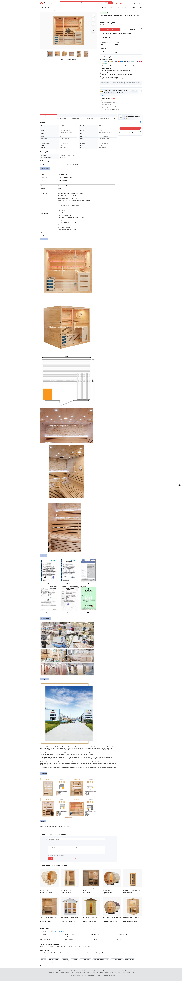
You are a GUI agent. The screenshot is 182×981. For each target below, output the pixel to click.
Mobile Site (122, 970)
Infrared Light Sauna (121, 937)
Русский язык (78, 972)
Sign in (140, 3)
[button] (112, 118)
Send (50, 858)
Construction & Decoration (49, 10)
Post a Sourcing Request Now (79, 858)
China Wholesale (85, 970)
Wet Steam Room (65, 10)
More (41, 965)
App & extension (124, 7)
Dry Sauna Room (53, 952)
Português (67, 972)
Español (62, 972)
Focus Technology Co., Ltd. (81, 975)
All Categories (45, 7)
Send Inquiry (110, 29)
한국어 (102, 972)
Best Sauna (43, 959)
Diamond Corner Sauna (45, 937)
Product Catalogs (60, 931)
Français (72, 972)
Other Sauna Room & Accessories (67, 952)
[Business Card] (140, 122)
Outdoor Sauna (74, 959)
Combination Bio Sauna (122, 934)
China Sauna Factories (54, 959)
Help (117, 7)
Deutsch (88, 972)
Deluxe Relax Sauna (69, 934)
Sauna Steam (65, 959)
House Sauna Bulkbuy (58, 963)
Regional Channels (107, 970)
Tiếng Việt (123, 972)
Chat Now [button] (132, 29)
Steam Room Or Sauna (86, 959)
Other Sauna (119, 939)
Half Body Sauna (69, 939)
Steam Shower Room (94, 952)
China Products (63, 970)
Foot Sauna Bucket (95, 939)
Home (41, 10)
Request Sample (127, 33)
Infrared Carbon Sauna (45, 939)
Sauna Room (57, 10)
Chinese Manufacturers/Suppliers (74, 970)
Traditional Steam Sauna (96, 937)
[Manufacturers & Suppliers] (47, 2)
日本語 (106, 972)
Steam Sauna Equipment (117, 959)
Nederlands (93, 972)
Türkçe (119, 972)
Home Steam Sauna (74, 10)
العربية (98, 972)
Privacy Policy (112, 975)
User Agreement (99, 975)
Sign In (101, 109)
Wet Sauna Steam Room (107, 952)
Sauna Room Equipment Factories (101, 959)
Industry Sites (100, 970)
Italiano (83, 972)
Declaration (106, 975)
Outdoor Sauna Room (70, 937)
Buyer (109, 7)
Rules (141, 7)
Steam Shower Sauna (45, 963)
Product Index (115, 970)
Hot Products (56, 970)
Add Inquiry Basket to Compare (68, 59)
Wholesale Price (93, 970)
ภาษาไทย (114, 972)
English (57, 972)
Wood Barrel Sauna (95, 934)
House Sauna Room (129, 959)
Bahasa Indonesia (130, 972)
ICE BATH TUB (43, 934)
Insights (126, 970)
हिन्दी (110, 972)
